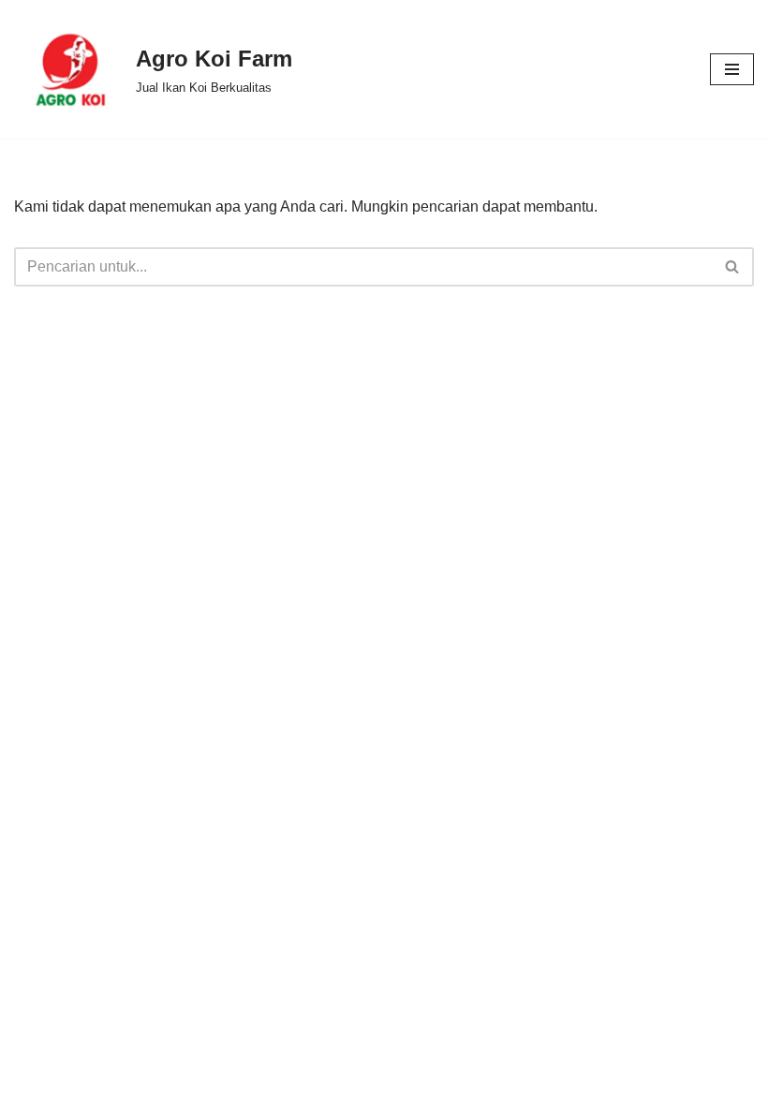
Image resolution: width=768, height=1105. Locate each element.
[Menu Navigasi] (732, 69)
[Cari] (733, 267)
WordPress (473, 1085)
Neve (276, 1085)
